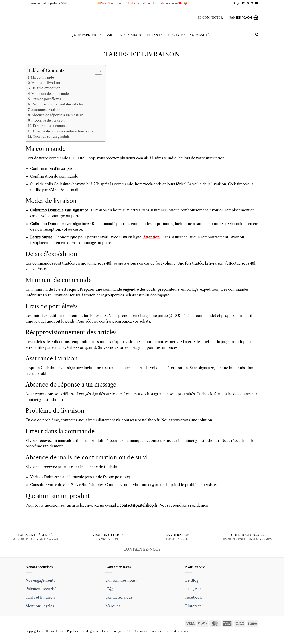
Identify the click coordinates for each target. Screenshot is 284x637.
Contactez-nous (118, 597)
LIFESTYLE (174, 35)
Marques (112, 606)
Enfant (153, 35)
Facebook (193, 597)
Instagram (193, 589)
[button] (210, 18)
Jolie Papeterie (86, 35)
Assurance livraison (45, 110)
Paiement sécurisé (41, 589)
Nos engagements (40, 580)
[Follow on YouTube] (256, 3)
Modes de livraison (45, 83)
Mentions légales (40, 606)
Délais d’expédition (45, 88)
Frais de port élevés (46, 99)
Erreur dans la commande (52, 126)
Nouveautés (200, 35)
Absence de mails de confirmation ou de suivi (66, 131)
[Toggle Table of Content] (96, 71)
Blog (236, 3)
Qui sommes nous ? (121, 580)
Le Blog (191, 580)
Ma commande (42, 77)
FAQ (109, 589)
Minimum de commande (50, 94)
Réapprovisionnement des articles (57, 104)
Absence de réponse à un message (57, 115)
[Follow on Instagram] (243, 3)
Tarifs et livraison (40, 597)
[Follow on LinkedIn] (252, 3)
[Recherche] (256, 35)
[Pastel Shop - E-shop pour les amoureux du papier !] (142, 18)
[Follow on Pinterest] (248, 3)
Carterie (114, 35)
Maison (134, 35)
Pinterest (193, 606)
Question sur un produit (51, 137)
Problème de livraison (48, 120)
